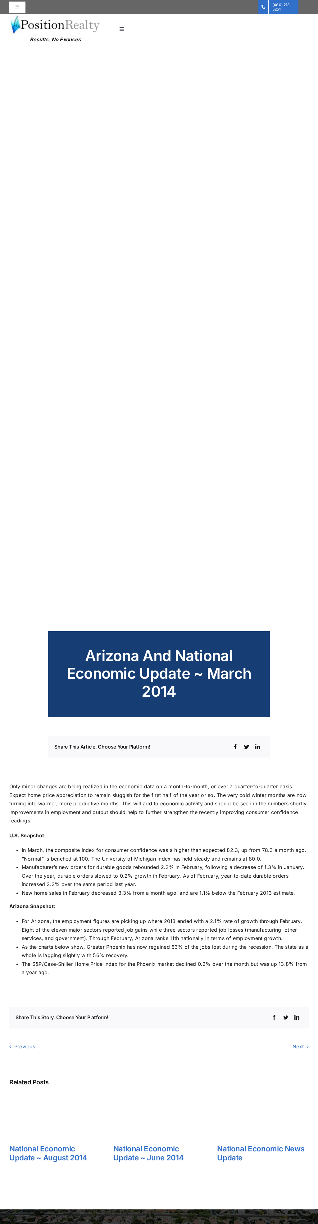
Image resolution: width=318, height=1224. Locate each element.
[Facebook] (235, 747)
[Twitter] (246, 747)
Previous (24, 1046)
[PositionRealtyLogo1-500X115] (55, 17)
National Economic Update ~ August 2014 (48, 1153)
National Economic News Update (260, 1153)
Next (298, 1046)
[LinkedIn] (257, 747)
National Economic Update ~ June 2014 (148, 1153)
